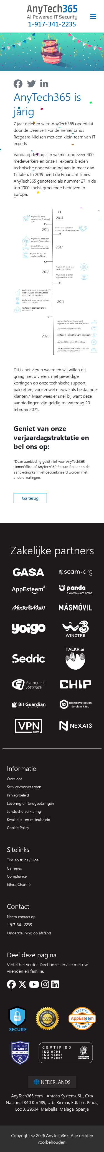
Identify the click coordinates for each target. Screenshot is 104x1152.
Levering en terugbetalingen (30, 803)
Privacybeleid (18, 795)
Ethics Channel (19, 884)
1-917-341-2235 (52, 24)
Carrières (14, 868)
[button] (11, 986)
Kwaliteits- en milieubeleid (28, 819)
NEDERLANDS (54, 1081)
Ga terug (30, 498)
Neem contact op (21, 916)
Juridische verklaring (24, 811)
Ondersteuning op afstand (29, 933)
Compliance (17, 876)
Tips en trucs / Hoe (23, 859)
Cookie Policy (18, 827)
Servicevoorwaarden (24, 786)
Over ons (14, 778)
